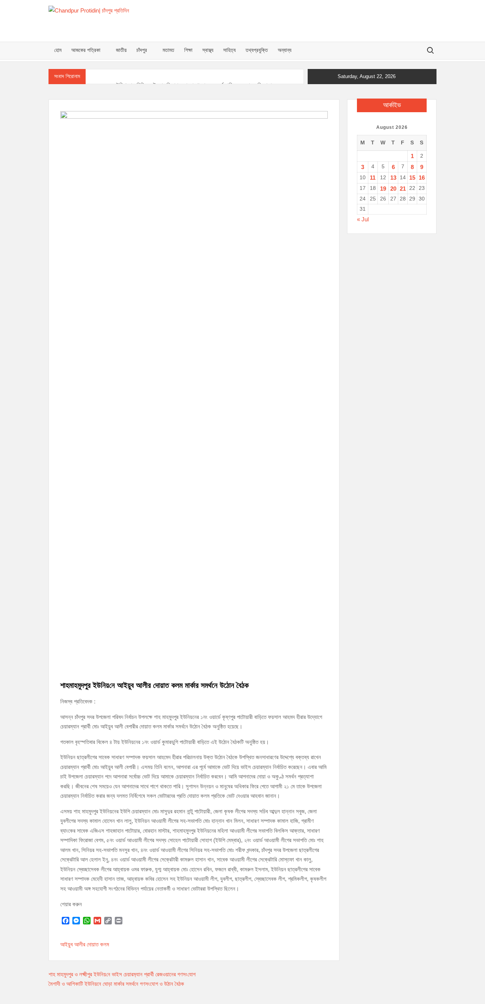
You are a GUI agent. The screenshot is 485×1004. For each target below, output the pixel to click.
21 (403, 188)
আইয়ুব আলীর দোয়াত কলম (84, 944)
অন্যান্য (284, 50)
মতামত (168, 50)
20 (393, 188)
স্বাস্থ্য (207, 50)
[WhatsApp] (86, 920)
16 (422, 177)
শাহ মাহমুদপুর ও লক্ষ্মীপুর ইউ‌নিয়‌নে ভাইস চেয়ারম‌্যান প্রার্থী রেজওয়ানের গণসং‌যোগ (122, 974)
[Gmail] (97, 920)
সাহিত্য (229, 50)
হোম (57, 50)
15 (412, 177)
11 (372, 177)
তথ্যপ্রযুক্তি (257, 50)
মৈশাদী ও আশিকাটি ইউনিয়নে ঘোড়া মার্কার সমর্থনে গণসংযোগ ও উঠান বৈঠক (116, 984)
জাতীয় (121, 50)
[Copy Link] (108, 920)
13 (393, 177)
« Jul (363, 219)
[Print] (118, 920)
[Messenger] (76, 920)
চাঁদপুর (141, 50)
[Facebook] (65, 920)
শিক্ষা (188, 50)
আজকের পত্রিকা (85, 50)
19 (383, 188)
